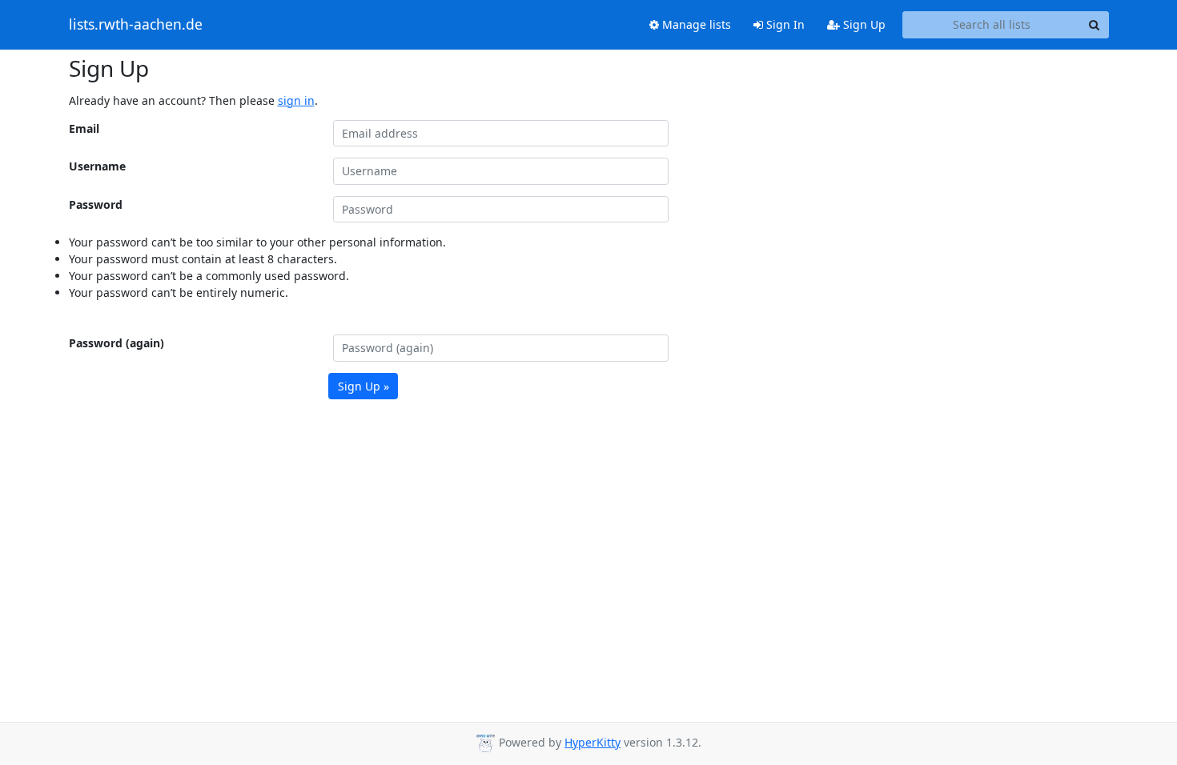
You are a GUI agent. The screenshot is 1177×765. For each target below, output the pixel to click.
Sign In (784, 24)
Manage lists (695, 24)
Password (96, 204)
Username (97, 166)
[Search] (1094, 24)
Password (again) (116, 342)
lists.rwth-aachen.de (136, 24)
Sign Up (863, 24)
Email (84, 128)
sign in (296, 100)
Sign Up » (363, 386)
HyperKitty (592, 742)
